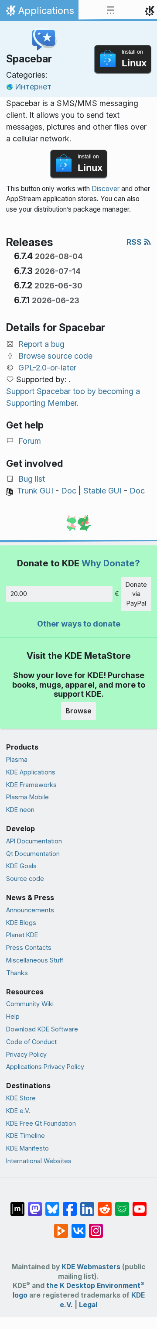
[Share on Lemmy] (122, 1205)
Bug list (31, 478)
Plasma (16, 759)
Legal (88, 1305)
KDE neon (20, 809)
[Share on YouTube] (140, 1205)
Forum (29, 440)
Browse (78, 710)
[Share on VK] (78, 1226)
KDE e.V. (18, 1110)
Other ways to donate (78, 623)
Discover (105, 189)
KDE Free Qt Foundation (41, 1123)
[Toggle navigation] (110, 10)
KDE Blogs (21, 922)
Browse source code (55, 355)
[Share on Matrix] (17, 1205)
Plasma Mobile (27, 797)
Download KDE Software (42, 1029)
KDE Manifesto (27, 1148)
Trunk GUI (35, 490)
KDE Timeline (25, 1135)
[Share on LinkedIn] (87, 1205)
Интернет (33, 86)
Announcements (30, 910)
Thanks (17, 972)
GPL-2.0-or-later (47, 367)
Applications (39, 12)
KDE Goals (21, 866)
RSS (134, 242)
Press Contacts (28, 947)
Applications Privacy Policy (45, 1066)
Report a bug (41, 344)
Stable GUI (102, 490)
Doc (68, 490)
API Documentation (34, 841)
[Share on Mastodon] (35, 1205)
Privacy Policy (26, 1054)
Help (13, 1016)
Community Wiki (30, 1003)
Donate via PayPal (136, 594)
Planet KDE (22, 935)
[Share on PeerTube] (61, 1226)
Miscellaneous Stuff (34, 960)
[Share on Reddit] (105, 1205)
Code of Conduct (31, 1041)
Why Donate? (111, 563)
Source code (25, 878)
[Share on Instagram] (96, 1226)
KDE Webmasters (90, 1267)
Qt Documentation (33, 853)
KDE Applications (30, 772)
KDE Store (21, 1098)
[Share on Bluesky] (52, 1205)
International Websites (39, 1161)
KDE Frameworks (31, 784)
